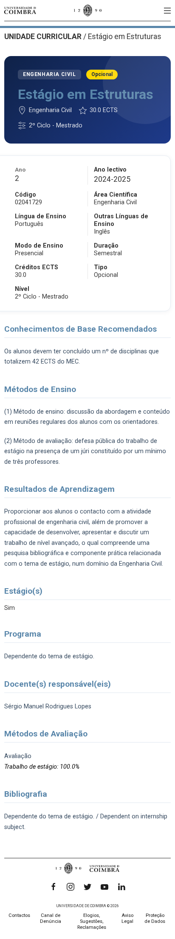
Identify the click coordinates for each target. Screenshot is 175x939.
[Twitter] (87, 887)
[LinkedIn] (121, 887)
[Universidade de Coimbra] (20, 10)
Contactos (19, 915)
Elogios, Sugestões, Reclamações (91, 921)
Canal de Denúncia (50, 918)
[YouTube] (104, 887)
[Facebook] (53, 887)
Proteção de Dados (154, 918)
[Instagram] (70, 887)
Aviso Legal (127, 918)
